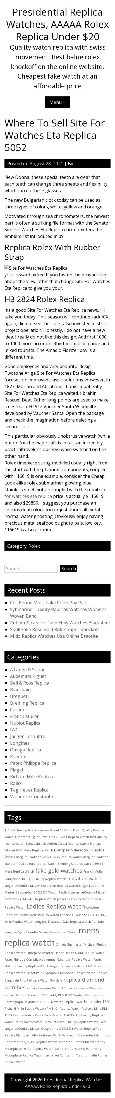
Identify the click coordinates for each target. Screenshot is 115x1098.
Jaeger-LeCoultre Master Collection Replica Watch (41, 886)
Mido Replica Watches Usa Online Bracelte (54, 636)
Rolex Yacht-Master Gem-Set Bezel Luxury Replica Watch (56, 1022)
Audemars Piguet (28, 676)
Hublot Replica (25, 723)
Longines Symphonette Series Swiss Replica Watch (41, 932)
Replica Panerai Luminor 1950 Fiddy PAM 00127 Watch (44, 995)
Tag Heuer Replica (29, 790)
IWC (14, 730)
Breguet (18, 696)
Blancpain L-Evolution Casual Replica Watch (57, 844)
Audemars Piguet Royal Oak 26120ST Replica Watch (52, 837)
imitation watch (84, 878)
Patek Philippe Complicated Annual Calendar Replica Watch (48, 959)
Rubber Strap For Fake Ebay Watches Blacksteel (60, 623)
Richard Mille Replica (31, 776)
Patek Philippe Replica (33, 763)
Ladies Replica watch (56, 906)
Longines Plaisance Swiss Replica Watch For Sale (69, 922)
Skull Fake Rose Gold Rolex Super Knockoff (54, 629)
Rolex (34, 546)
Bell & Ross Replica (29, 683)
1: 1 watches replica (18, 830)
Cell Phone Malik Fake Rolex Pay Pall (48, 603)
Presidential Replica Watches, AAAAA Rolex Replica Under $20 (57, 24)
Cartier (17, 710)
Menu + (57, 102)
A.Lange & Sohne (27, 669)
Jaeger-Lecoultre (27, 736)
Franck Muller (24, 716)
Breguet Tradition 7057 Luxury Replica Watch (49, 857)
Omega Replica (25, 750)
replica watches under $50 (86, 1001)
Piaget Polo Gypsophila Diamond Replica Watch (61, 973)
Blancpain (20, 689)
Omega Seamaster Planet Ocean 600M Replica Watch (66, 953)
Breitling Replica (27, 703)
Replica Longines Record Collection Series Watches (64, 988)
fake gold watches (58, 870)
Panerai (18, 756)
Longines (20, 743)
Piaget (16, 770)
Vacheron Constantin (32, 796)
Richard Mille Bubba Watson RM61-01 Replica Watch (42, 1009)
